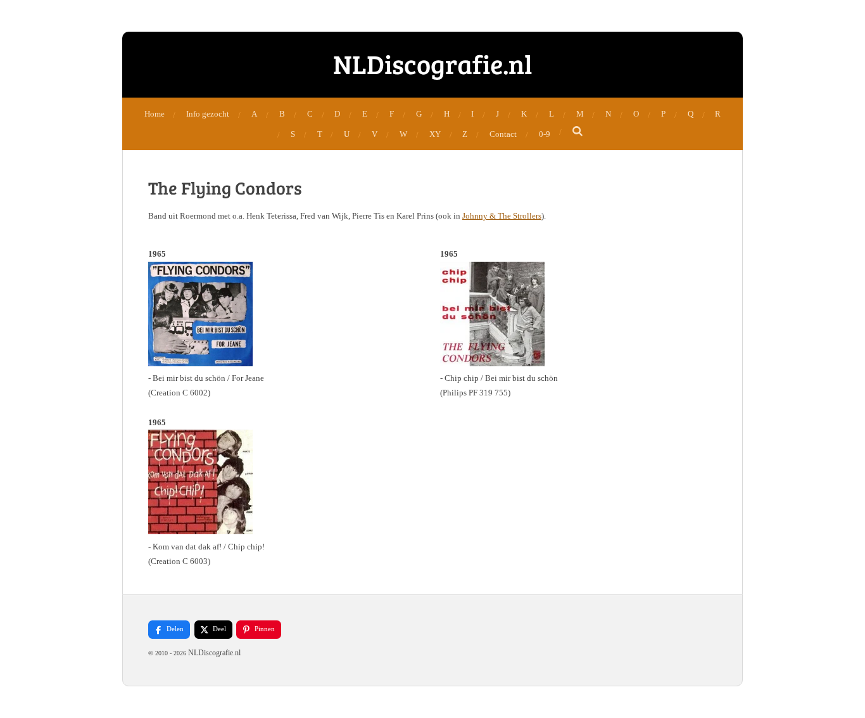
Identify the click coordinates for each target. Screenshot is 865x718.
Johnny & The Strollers (501, 216)
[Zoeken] (578, 131)
